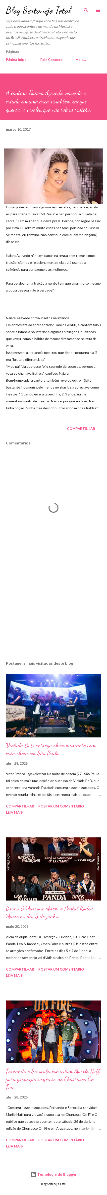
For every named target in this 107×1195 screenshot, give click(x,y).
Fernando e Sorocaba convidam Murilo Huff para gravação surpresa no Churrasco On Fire (53, 1079)
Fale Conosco (51, 59)
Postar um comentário (61, 806)
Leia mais (14, 812)
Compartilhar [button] (81, 428)
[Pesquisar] (86, 9)
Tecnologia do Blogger (56, 1174)
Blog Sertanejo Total (38, 10)
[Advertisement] (53, 610)
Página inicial (17, 59)
